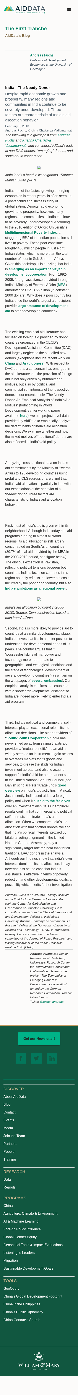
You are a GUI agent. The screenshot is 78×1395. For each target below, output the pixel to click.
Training (9, 1159)
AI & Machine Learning (21, 1221)
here (24, 416)
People (9, 1151)
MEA (62, 285)
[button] (69, 9)
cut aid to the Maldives (52, 801)
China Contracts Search (21, 1320)
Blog (7, 1104)
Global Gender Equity (20, 1237)
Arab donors (33, 363)
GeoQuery (11, 1288)
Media (8, 1128)
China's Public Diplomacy (23, 1312)
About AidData (14, 1096)
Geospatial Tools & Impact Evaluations (33, 1245)
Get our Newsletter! (39, 1038)
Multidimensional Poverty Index (31, 232)
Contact (9, 1112)
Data (7, 1179)
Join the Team (14, 1136)
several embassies (46, 680)
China (10, 363)
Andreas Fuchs (42, 55)
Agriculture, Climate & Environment (30, 1213)
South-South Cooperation (27, 738)
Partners (9, 1144)
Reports (9, 1187)
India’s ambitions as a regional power (35, 588)
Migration (10, 1260)
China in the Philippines (21, 1304)
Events (8, 1120)
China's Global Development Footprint (32, 1296)
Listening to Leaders (19, 1253)
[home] (24, 9)
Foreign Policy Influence (22, 1229)
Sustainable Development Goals (28, 1268)
